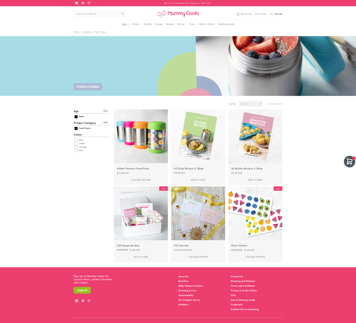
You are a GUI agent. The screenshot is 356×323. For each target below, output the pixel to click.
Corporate (236, 304)
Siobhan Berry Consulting (245, 309)
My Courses (260, 13)
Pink (80, 150)
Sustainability (185, 295)
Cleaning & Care (187, 290)
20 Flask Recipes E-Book (189, 168)
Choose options (141, 179)
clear (105, 111)
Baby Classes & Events (190, 285)
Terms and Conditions (243, 285)
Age (76, 111)
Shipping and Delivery (243, 281)
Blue (80, 139)
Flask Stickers (239, 245)
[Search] (123, 14)
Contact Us (237, 276)
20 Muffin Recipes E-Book (247, 168)
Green (81, 143)
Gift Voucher (181, 245)
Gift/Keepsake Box (128, 245)
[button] (125, 24)
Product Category (85, 123)
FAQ (233, 295)
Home (76, 32)
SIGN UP (82, 290)
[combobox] (100, 14)
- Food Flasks (99, 32)
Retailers (183, 281)
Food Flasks (84, 128)
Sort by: (232, 103)
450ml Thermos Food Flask (133, 168)
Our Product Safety (189, 299)
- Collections (86, 32)
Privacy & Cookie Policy (244, 290)
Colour (78, 134)
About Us (183, 276)
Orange (82, 146)
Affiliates (183, 304)
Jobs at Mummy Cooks (243, 299)
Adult (81, 116)
